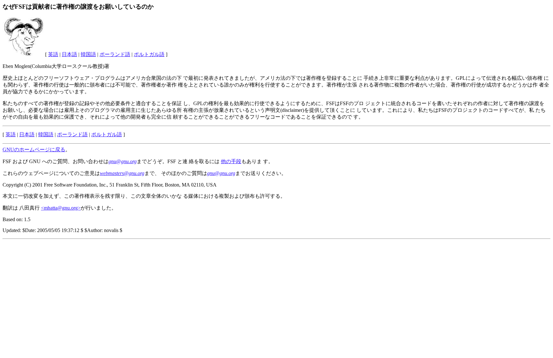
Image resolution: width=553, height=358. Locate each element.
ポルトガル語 (149, 54)
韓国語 (88, 54)
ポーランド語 (115, 54)
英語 (53, 54)
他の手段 (231, 161)
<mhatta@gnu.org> (61, 208)
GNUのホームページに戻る (34, 149)
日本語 (69, 54)
